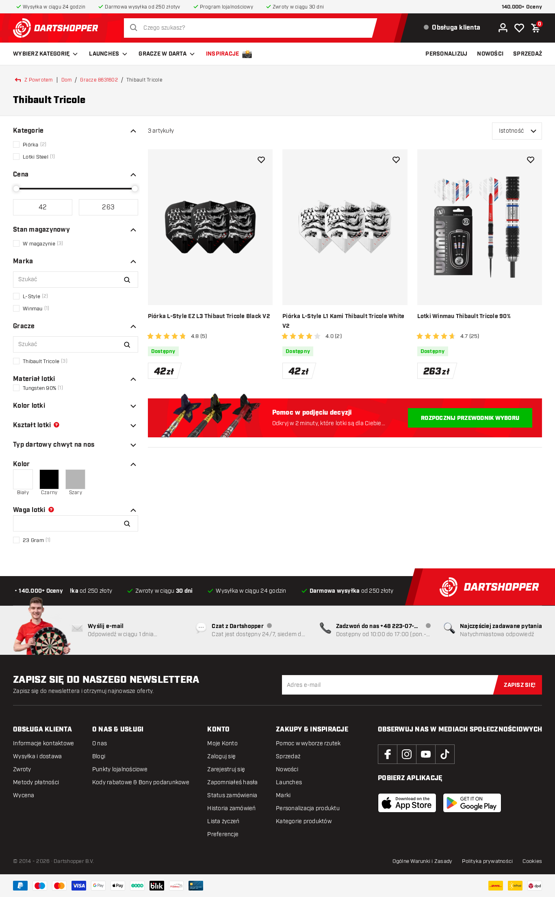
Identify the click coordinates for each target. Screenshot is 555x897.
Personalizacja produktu (308, 808)
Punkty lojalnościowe (119, 769)
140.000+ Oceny (522, 7)
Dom (66, 80)
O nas (99, 743)
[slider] (16, 188)
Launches (104, 54)
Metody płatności (36, 782)
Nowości (287, 769)
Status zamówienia (232, 795)
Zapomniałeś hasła (232, 782)
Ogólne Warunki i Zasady (422, 861)
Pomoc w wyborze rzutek (308, 743)
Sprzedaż (288, 756)
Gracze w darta (162, 54)
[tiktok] (445, 754)
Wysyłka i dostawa (37, 756)
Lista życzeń (223, 821)
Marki (283, 795)
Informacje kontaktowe (43, 743)
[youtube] (426, 754)
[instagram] (406, 754)
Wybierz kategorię (41, 54)
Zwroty (22, 769)
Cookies (532, 861)
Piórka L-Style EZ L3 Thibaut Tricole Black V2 (209, 316)
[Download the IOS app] (407, 803)
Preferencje (222, 834)
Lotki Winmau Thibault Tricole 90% (464, 316)
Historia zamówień (231, 808)
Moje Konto (222, 743)
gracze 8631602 (99, 80)
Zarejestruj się (226, 769)
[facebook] (387, 754)
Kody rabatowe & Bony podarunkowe (140, 782)
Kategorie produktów (304, 821)
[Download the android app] (472, 803)
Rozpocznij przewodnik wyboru (470, 418)
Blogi (98, 756)
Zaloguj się (221, 756)
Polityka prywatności (487, 861)
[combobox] (253, 28)
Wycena (24, 795)
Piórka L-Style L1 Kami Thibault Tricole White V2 (343, 321)
